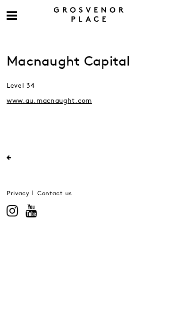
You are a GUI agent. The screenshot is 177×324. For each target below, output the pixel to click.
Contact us (54, 193)
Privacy (18, 193)
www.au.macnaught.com (49, 101)
